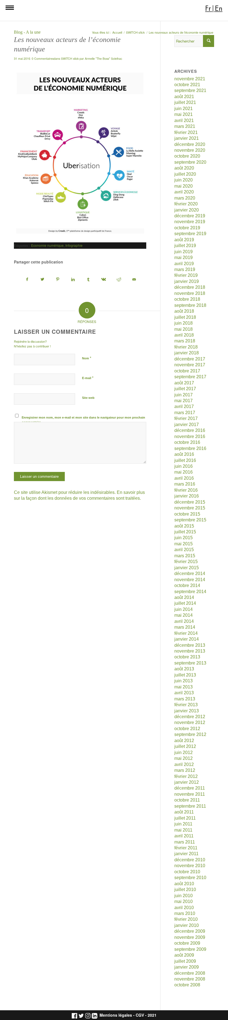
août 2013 (184, 668)
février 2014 (186, 633)
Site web (88, 397)
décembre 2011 (189, 788)
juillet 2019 (185, 245)
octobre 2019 (187, 227)
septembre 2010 (190, 877)
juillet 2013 (185, 675)
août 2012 (184, 740)
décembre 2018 (189, 287)
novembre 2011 (189, 794)
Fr (208, 8)
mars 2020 (184, 198)
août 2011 (184, 812)
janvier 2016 (186, 496)
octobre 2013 (187, 657)
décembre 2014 (189, 573)
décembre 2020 (189, 144)
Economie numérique (47, 245)
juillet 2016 (185, 460)
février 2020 (186, 203)
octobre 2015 (187, 514)
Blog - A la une (27, 32)
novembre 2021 (189, 78)
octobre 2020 (187, 156)
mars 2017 (184, 412)
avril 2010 (184, 907)
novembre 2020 (189, 150)
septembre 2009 (190, 949)
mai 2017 (183, 400)
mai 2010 (183, 901)
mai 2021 (183, 114)
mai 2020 (183, 186)
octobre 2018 (187, 299)
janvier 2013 (186, 710)
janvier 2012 (186, 782)
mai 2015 (183, 543)
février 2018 (186, 347)
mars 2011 (184, 842)
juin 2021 (183, 108)
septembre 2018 (190, 305)
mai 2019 (183, 257)
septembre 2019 (190, 233)
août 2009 (184, 955)
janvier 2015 (186, 567)
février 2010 (186, 919)
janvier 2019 (186, 281)
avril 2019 (184, 263)
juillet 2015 (185, 531)
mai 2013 (183, 687)
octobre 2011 (187, 800)
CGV (140, 1015)
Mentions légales (116, 1015)
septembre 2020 (190, 162)
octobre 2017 (187, 371)
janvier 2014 (186, 639)
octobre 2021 (187, 84)
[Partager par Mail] (134, 279)
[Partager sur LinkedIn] (73, 279)
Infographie (74, 245)
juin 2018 (183, 323)
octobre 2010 (187, 871)
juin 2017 (183, 394)
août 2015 (184, 526)
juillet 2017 (185, 388)
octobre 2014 (187, 585)
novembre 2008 (189, 979)
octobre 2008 (187, 984)
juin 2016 (183, 466)
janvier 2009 (186, 967)
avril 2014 (184, 621)
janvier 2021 (186, 138)
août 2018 (184, 311)
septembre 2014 (190, 591)
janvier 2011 (186, 853)
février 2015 (186, 561)
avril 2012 (184, 764)
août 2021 (184, 96)
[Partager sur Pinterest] (58, 279)
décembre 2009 (189, 931)
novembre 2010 (189, 865)
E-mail (87, 378)
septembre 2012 (190, 734)
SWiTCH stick (70, 58)
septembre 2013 (190, 663)
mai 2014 (183, 615)
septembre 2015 (190, 520)
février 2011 (185, 847)
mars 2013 (184, 698)
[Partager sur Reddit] (119, 279)
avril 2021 (184, 120)
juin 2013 (183, 680)
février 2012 (186, 776)
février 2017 (186, 418)
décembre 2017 (189, 359)
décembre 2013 (189, 645)
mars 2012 (184, 770)
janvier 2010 (186, 925)
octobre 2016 (187, 442)
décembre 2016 (189, 430)
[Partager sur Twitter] (42, 279)
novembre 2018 (189, 293)
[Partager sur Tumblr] (88, 279)
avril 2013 (184, 692)
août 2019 (184, 239)
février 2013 (186, 704)
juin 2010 (183, 895)
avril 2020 (184, 192)
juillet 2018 (185, 317)
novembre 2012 (189, 722)
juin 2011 (183, 824)
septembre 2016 (190, 448)
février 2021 (186, 132)
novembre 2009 (189, 937)
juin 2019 (183, 251)
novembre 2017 (189, 364)
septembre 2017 (190, 376)
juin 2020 (183, 180)
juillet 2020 (185, 174)
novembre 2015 (189, 508)
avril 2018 (184, 335)
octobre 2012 (187, 728)
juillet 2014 (185, 603)
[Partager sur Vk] (104, 279)
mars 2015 (184, 555)
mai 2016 (183, 472)
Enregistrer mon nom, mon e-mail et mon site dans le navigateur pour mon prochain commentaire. (83, 420)
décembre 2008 (189, 973)
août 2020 (184, 168)
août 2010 (184, 883)
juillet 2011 (185, 818)
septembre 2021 (190, 90)
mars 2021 (184, 126)
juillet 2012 (185, 746)
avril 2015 (184, 549)
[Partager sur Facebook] (27, 279)
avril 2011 (184, 836)
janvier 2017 (186, 424)
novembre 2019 (189, 221)
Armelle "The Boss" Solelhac (103, 58)
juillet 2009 (185, 961)
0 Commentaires (43, 58)
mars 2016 (184, 484)
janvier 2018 (186, 352)
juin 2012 (183, 752)
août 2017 (184, 382)
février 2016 (186, 490)
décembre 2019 (189, 215)
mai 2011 (183, 830)
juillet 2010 (185, 889)
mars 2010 (184, 913)
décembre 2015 (189, 502)
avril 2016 (184, 478)
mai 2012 (183, 758)
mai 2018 (183, 329)
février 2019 (186, 275)
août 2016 (184, 454)
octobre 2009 (187, 943)
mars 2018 (184, 341)
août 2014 (184, 597)
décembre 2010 (189, 859)
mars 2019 (184, 269)
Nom (86, 358)
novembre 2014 (189, 579)
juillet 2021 (185, 102)
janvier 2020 (186, 210)
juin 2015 (183, 537)
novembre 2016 (189, 436)
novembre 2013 (189, 651)
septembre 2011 (190, 806)
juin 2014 (183, 609)
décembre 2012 (189, 716)
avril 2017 (184, 406)
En (218, 8)
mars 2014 (184, 627)
